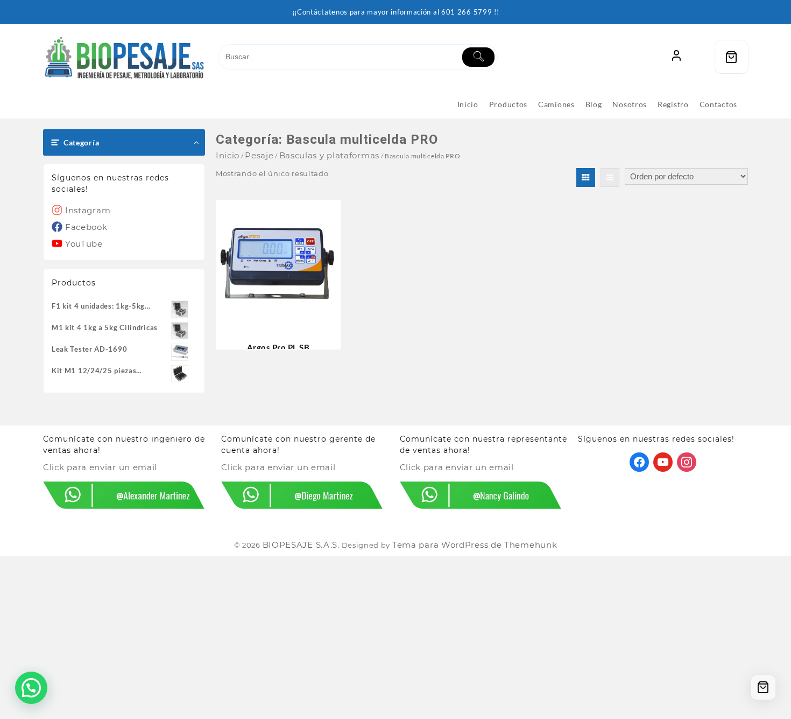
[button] (31, 688)
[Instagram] (686, 461)
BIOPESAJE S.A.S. (301, 545)
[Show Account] (676, 57)
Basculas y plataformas (329, 155)
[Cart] (731, 56)
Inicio (227, 155)
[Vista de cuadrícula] (585, 177)
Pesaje (259, 155)
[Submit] (478, 57)
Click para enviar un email (100, 467)
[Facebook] (639, 461)
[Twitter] (663, 461)
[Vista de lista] (610, 177)
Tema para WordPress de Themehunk (474, 545)
